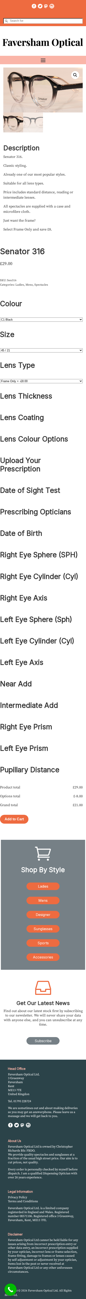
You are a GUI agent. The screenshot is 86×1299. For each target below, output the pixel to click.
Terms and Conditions (23, 1201)
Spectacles (41, 285)
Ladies (19, 285)
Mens (29, 285)
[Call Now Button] (10, 1290)
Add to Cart (14, 819)
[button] (75, 75)
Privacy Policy (17, 1197)
